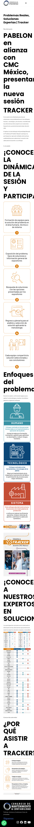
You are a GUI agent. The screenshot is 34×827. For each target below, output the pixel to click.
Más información (7, 29)
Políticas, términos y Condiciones (12, 812)
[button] (4, 823)
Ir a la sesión (6, 146)
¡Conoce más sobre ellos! (10, 717)
